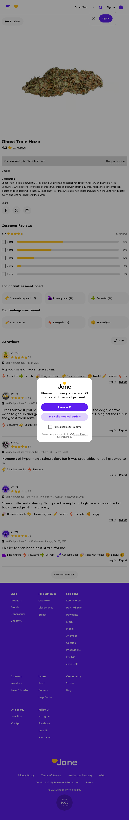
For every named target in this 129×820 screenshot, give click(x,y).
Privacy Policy (65, 436)
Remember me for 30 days (67, 426)
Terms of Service (80, 434)
